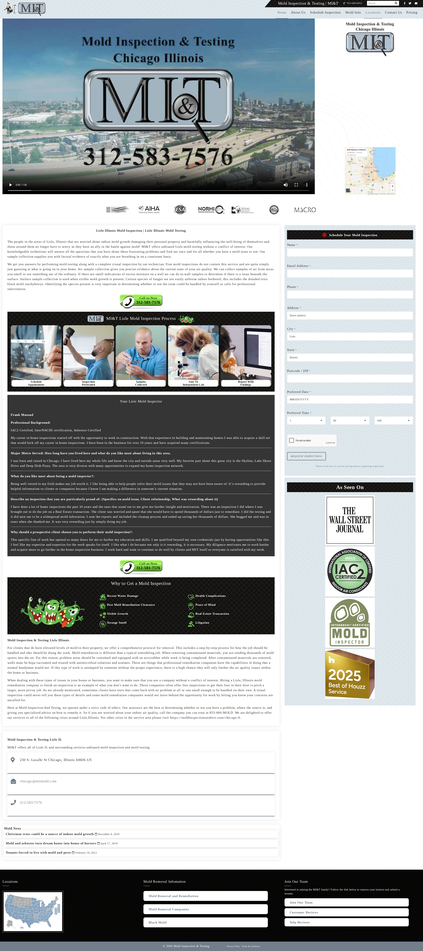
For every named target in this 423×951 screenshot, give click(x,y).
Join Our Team (301, 902)
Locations (373, 12)
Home (281, 12)
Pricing (412, 12)
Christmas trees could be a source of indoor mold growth (62, 834)
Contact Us (393, 12)
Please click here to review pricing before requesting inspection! (350, 466)
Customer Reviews (304, 912)
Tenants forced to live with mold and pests (51, 852)
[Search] (396, 3)
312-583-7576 (31, 802)
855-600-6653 (354, 3)
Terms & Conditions (251, 946)
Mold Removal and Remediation (173, 896)
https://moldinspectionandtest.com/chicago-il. (205, 717)
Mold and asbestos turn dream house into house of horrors (61, 843)
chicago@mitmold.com (38, 781)
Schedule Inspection (325, 12)
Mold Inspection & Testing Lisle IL (34, 739)
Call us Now (148, 300)
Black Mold (157, 922)
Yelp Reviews (300, 922)
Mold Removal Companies (169, 909)
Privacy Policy (233, 946)
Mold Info (353, 12)
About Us (298, 12)
